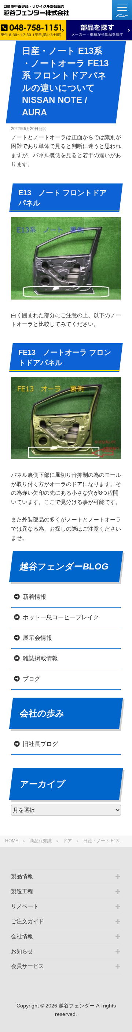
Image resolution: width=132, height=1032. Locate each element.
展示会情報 (37, 638)
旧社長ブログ (40, 744)
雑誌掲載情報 (40, 658)
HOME (11, 840)
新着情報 (34, 597)
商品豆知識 (41, 840)
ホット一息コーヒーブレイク (61, 617)
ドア (67, 840)
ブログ (31, 679)
